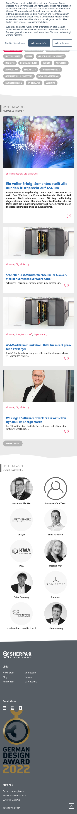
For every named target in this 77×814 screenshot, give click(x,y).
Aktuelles (61, 63)
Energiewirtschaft (14, 173)
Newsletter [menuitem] (8, 672)
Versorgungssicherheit (51, 56)
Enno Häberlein (55, 534)
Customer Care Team (55, 503)
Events (46, 63)
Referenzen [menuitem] (8, 681)
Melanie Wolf (55, 565)
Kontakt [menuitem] (28, 677)
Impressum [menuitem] (30, 672)
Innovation (11, 69)
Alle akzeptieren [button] (39, 42)
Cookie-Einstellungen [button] (15, 42)
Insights (10, 63)
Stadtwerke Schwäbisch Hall (21, 628)
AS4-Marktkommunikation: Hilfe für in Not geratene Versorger (38, 347)
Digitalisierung (28, 63)
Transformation (51, 69)
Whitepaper (34, 82)
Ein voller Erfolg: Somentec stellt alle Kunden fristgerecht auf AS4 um (36, 185)
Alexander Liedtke (21, 503)
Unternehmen (13, 56)
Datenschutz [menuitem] (31, 681)
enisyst (21, 534)
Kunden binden (13, 82)
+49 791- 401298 (11, 800)
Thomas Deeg (56, 628)
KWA (21, 565)
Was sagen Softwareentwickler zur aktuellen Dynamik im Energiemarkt (36, 420)
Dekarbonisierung (48, 76)
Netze (29, 56)
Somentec (56, 597)
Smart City (30, 69)
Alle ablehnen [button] (62, 42)
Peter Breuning (21, 597)
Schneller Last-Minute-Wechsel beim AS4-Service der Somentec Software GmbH (36, 277)
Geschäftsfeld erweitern (19, 76)
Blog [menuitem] (5, 677)
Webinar (50, 82)
